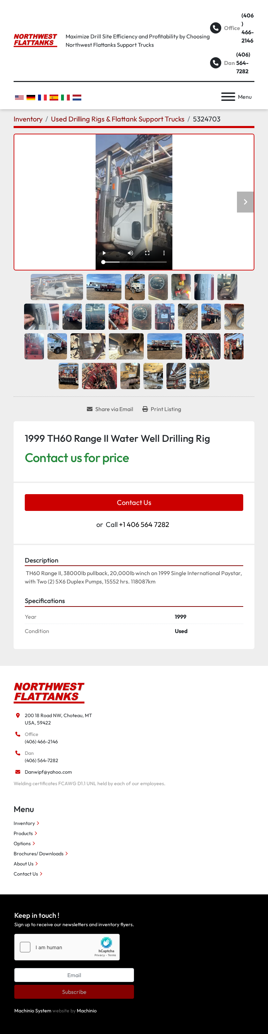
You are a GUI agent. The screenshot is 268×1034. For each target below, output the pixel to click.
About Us (24, 864)
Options (22, 843)
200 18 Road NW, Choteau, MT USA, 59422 (58, 719)
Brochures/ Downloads (39, 853)
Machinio (87, 1010)
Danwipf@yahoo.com (48, 772)
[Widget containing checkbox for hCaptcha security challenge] (67, 947)
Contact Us (134, 502)
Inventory (24, 823)
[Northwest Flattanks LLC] (49, 692)
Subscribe (74, 991)
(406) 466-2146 (247, 28)
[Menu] (228, 96)
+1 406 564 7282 (144, 524)
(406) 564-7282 (243, 63)
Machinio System (32, 1010)
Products (23, 833)
